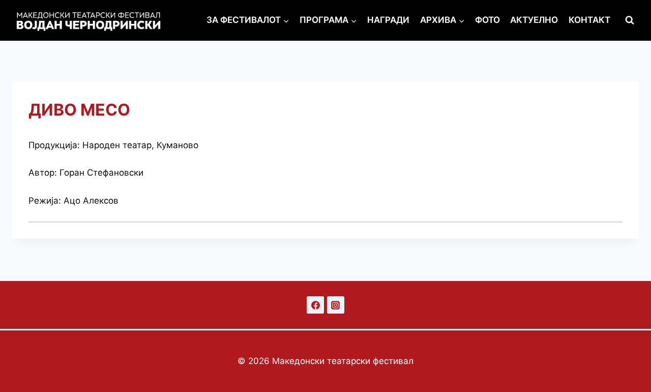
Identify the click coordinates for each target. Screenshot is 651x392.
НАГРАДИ (388, 20)
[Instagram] (335, 305)
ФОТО (487, 20)
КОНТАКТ (589, 20)
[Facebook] (315, 305)
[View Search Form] (629, 20)
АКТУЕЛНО (534, 20)
